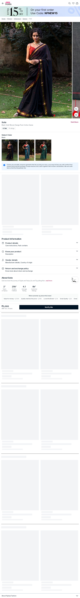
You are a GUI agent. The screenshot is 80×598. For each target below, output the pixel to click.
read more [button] (49, 280)
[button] (3, 3)
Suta (4, 122)
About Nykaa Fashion (9, 596)
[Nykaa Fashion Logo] (36, 3)
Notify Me (49, 307)
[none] (40, 11)
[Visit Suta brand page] (75, 280)
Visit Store (74, 122)
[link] (10, 150)
